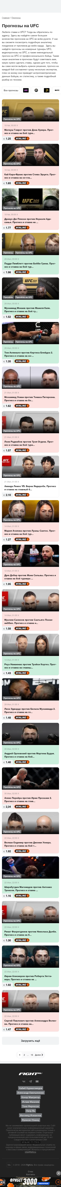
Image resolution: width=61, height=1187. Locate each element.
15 (32, 1054)
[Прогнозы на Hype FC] (25, 90)
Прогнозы (16, 17)
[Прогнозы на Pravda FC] (36, 90)
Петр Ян (30, 1110)
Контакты (30, 1174)
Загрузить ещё (30, 1041)
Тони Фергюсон (30, 1106)
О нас (30, 1171)
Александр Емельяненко (30, 1092)
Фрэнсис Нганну (30, 1119)
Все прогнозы (11, 90)
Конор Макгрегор (30, 1097)
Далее (38, 1054)
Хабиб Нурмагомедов (30, 1088)
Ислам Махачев (30, 1101)
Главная (6, 17)
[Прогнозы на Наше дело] (46, 90)
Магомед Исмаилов (30, 1115)
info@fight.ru (30, 1151)
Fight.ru (29, 1164)
